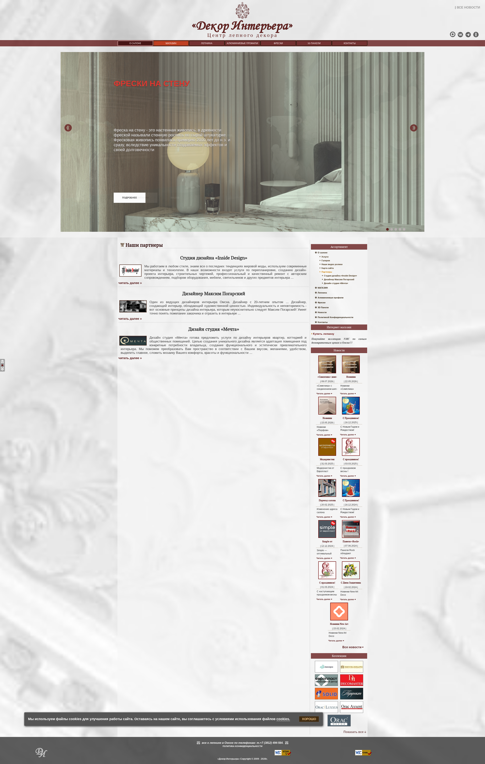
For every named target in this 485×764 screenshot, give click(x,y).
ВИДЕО (175, 197)
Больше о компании (135, 197)
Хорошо (309, 719)
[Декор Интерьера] (41, 753)
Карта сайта (328, 268)
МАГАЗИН (171, 43)
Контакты (350, 43)
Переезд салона (327, 500)
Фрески (278, 43)
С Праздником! (351, 418)
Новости (322, 312)
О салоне (135, 43)
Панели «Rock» (351, 541)
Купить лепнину (323, 333)
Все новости (351, 647)
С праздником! (351, 459)
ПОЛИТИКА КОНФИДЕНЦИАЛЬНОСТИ (242, 746)
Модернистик (327, 459)
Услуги (325, 257)
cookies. (283, 719)
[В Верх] (2, 362)
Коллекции (339, 656)
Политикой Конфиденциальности (335, 317)
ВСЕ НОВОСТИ (468, 7)
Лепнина (206, 43)
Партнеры (327, 272)
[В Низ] (2, 369)
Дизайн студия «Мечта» (336, 283)
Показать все (353, 732)
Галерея (326, 260)
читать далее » (130, 283)
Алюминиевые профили (242, 43)
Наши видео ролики (332, 264)
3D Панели (314, 43)
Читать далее (323, 393)
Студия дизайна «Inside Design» (340, 276)
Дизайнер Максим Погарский (339, 279)
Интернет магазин (339, 327)
